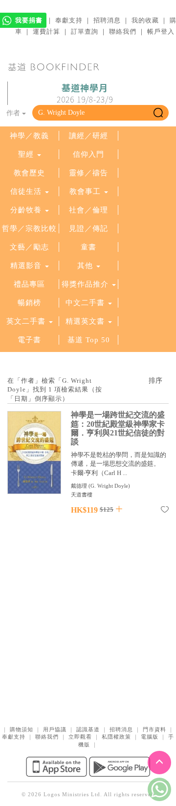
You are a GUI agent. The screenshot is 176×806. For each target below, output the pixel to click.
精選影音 (26, 265)
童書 (88, 247)
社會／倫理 (88, 210)
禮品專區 (29, 284)
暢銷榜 (29, 303)
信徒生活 (26, 191)
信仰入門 (88, 154)
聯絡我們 (122, 31)
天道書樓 (81, 494)
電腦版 (149, 737)
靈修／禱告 (88, 173)
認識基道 (88, 729)
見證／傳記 (88, 228)
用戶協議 (54, 729)
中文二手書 (86, 303)
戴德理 (79, 486)
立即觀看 (80, 737)
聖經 (26, 154)
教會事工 (85, 191)
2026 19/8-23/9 (85, 93)
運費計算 (46, 31)
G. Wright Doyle (109, 486)
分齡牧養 (26, 210)
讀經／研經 (88, 136)
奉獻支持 (69, 20)
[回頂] (159, 762)
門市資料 (154, 729)
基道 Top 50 (88, 340)
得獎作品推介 (85, 284)
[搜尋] (158, 113)
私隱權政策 (116, 737)
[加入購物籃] (119, 509)
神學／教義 (29, 136)
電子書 (29, 340)
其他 (85, 265)
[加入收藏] (165, 511)
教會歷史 (29, 173)
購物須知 (21, 729)
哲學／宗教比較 (29, 228)
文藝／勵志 (29, 247)
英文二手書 (27, 321)
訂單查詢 (84, 31)
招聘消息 (107, 20)
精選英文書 (86, 321)
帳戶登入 (161, 31)
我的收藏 (145, 20)
